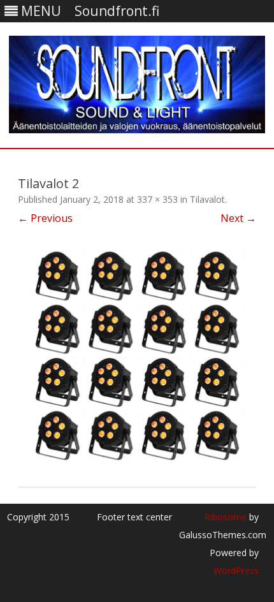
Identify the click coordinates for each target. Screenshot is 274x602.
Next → (238, 218)
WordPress (236, 570)
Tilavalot (207, 199)
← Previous (45, 218)
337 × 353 (157, 199)
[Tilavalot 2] (137, 356)
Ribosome (226, 517)
